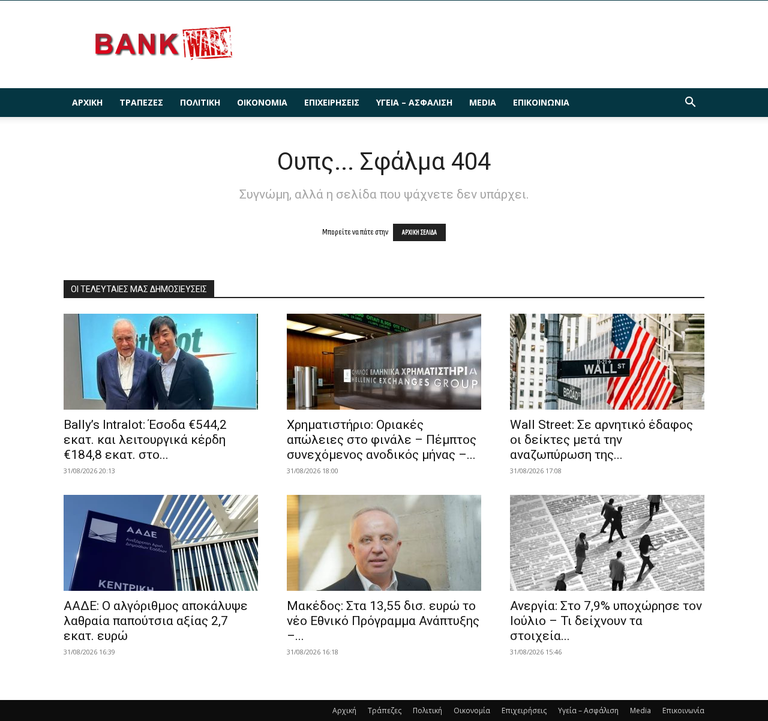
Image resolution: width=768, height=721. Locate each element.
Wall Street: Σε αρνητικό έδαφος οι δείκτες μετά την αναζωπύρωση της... (601, 439)
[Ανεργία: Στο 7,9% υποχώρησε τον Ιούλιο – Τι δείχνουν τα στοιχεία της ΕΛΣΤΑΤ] (607, 543)
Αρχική (87, 102)
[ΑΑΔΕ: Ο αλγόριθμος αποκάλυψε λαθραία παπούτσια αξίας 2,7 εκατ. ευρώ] (161, 543)
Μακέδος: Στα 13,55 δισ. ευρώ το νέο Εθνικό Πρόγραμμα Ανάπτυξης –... (383, 621)
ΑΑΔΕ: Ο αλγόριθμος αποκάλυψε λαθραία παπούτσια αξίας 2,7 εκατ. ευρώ (156, 621)
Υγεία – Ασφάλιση (414, 102)
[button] (690, 103)
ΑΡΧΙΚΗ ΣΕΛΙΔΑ (419, 232)
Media (482, 102)
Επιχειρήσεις (331, 102)
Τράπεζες (141, 102)
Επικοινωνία (541, 102)
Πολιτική (200, 102)
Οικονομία (262, 102)
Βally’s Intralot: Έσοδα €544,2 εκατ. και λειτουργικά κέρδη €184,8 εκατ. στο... (145, 439)
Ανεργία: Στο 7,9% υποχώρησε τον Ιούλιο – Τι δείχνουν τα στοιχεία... (606, 621)
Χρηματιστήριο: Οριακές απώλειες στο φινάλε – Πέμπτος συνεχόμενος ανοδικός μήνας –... (381, 439)
